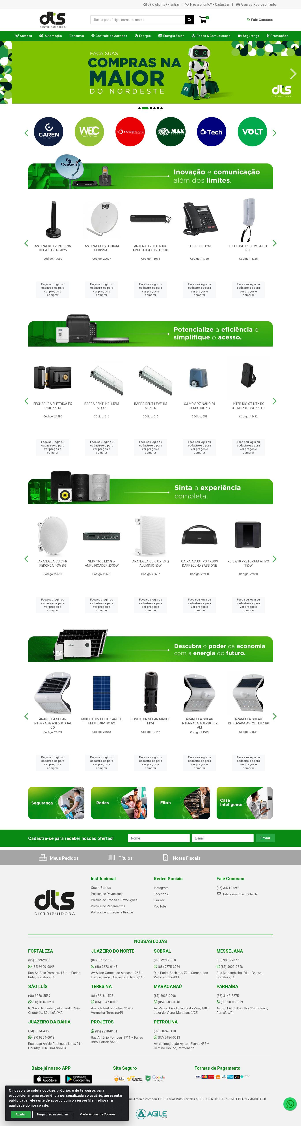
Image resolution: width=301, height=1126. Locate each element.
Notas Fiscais (186, 858)
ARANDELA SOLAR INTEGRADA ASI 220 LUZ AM (199, 723)
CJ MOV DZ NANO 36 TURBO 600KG (199, 406)
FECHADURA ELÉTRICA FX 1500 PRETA (52, 406)
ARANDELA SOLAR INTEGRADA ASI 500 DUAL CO (52, 723)
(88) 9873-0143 (106, 967)
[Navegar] (7, 74)
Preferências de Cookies (98, 1114)
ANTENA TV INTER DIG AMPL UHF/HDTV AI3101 (150, 248)
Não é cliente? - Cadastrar (210, 4)
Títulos (125, 858)
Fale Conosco (261, 20)
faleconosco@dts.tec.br (240, 894)
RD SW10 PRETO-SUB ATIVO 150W (248, 563)
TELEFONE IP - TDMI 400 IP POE (248, 248)
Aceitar (21, 1114)
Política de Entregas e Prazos (112, 912)
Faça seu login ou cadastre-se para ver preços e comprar (52, 290)
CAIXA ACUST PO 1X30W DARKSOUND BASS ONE (199, 563)
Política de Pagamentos (108, 906)
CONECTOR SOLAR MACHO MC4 (150, 721)
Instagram (161, 888)
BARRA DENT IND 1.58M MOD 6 (101, 406)
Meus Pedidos (64, 858)
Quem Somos (101, 888)
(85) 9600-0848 (43, 967)
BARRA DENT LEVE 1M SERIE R (150, 406)
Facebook (161, 894)
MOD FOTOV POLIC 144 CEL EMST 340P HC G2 (101, 721)
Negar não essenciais (53, 1114)
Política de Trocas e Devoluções (114, 900)
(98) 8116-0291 (43, 1002)
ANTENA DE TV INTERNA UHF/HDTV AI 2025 (53, 248)
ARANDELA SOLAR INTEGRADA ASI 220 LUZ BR (248, 721)
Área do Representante (258, 4)
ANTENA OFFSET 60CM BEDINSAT (102, 248)
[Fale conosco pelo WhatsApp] (290, 1104)
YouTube (160, 906)
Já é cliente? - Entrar (163, 4)
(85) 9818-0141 (106, 1031)
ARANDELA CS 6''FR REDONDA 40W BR (52, 563)
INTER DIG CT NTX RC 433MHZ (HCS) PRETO (248, 406)
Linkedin (159, 900)
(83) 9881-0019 (232, 1002)
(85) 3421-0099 (228, 888)
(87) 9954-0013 (43, 1038)
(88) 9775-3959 (169, 967)
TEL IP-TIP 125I (199, 246)
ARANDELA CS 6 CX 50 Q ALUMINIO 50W (150, 563)
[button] (139, 108)
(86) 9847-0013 (106, 1002)
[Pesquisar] (189, 19)
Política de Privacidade (107, 894)
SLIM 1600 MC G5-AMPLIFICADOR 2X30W (102, 563)
